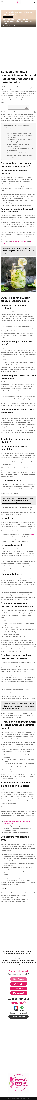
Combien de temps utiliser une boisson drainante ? (15, 899)
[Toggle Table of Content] (26, 107)
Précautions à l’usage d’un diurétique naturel (13, 901)
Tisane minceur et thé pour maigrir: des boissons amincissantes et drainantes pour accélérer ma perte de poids (18, 962)
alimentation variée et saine (18, 241)
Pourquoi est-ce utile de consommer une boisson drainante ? (18, 893)
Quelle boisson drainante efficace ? (10, 897)
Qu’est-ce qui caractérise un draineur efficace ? (14, 895)
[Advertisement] (18, 49)
